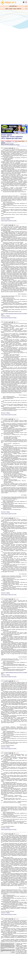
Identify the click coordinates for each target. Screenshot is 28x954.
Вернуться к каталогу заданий (7, 143)
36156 (10, 225)
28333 (10, 833)
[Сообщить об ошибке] (16, 148)
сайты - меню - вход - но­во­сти (13, 8)
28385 (10, 752)
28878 (10, 419)
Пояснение (3, 218)
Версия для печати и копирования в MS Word (10, 144)
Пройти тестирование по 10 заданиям (9, 140)
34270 (10, 322)
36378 (10, 148)
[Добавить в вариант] (12, 148)
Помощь (8, 218)
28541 (10, 599)
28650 (10, 518)
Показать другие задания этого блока (8, 220)
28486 (10, 681)
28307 (10, 918)
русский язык (13, 6)
